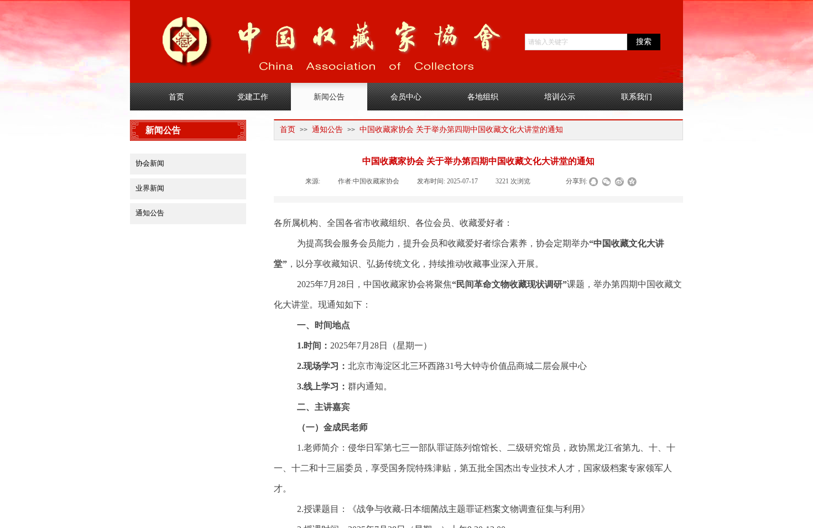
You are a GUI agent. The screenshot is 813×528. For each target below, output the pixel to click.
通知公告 (327, 129)
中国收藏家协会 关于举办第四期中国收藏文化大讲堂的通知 (461, 129)
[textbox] (576, 42)
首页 (287, 129)
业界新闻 (150, 188)
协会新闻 (150, 163)
